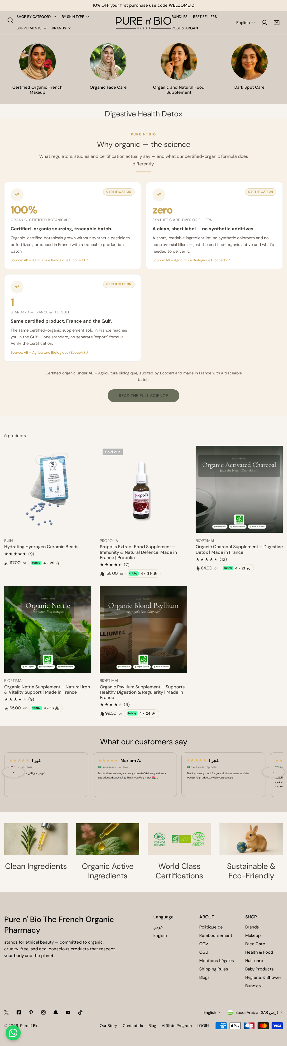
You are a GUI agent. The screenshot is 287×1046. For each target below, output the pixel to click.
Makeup (253, 935)
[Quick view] (80, 526)
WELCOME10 (181, 5)
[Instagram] (43, 1012)
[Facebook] (19, 1012)
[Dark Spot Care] (249, 61)
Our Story (108, 1025)
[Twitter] (6, 1012)
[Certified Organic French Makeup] (37, 61)
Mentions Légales (216, 960)
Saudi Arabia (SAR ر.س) (256, 1012)
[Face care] (108, 61)
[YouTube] (68, 1012)
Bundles (253, 986)
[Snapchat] (56, 1012)
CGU (203, 952)
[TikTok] (80, 1012)
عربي (158, 927)
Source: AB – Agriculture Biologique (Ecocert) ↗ (50, 260)
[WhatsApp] (13, 1032)
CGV (203, 944)
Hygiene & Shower (263, 977)
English (243, 22)
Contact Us (133, 1025)
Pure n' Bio (29, 1025)
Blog (152, 1025)
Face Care (255, 944)
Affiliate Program (177, 1025)
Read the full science (143, 395)
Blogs (204, 977)
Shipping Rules (213, 969)
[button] (276, 23)
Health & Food (259, 952)
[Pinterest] (31, 1012)
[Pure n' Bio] (143, 22)
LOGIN (203, 1025)
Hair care (254, 960)
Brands (252, 927)
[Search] (10, 20)
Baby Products (259, 969)
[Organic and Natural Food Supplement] (179, 61)
